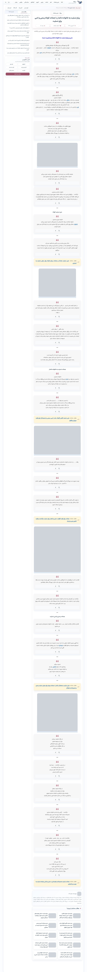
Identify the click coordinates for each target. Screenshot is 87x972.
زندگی (68, 100)
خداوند (76, 224)
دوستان (61, 645)
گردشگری (32, 2)
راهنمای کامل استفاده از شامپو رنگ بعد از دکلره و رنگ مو (18, 40)
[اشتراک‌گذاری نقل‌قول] (55, 59)
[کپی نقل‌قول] (59, 59)
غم (78, 107)
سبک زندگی (26, 2)
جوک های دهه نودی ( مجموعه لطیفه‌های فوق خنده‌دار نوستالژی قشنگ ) (17, 36)
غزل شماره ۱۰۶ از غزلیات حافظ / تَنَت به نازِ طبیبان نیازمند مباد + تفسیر (17, 48)
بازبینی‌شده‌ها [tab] (11, 11)
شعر (51, 2)
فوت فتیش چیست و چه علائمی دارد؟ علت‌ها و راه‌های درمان (18, 53)
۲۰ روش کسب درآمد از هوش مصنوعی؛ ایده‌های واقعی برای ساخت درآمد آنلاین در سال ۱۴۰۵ (18, 16)
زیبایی (42, 2)
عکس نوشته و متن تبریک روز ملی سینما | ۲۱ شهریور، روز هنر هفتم (18, 31)
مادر (73, 74)
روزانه (79, 2)
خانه (62, 2)
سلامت (46, 2)
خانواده (49, 48)
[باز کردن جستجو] (5, 2)
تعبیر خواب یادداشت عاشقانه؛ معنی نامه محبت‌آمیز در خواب (18, 20)
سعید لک (70, 894)
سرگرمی (20, 2)
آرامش (54, 667)
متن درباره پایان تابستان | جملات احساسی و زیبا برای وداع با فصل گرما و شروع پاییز (18, 44)
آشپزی (37, 2)
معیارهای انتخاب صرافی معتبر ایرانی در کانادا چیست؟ (19, 28)
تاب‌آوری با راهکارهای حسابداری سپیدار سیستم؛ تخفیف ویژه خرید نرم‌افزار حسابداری (18, 24)
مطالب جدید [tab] (24, 11)
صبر (41, 53)
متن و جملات (56, 2)
